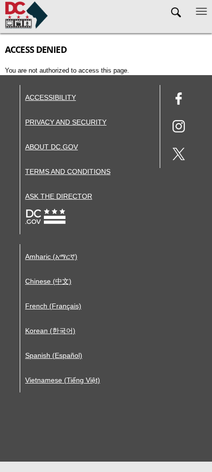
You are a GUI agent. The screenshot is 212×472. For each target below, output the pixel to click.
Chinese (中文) (48, 281)
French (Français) (53, 306)
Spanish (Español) (53, 355)
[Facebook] (178, 100)
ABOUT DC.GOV (51, 147)
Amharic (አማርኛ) (51, 256)
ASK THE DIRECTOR (58, 196)
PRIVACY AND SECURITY (65, 122)
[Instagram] (178, 127)
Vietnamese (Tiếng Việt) (62, 380)
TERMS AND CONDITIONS (67, 171)
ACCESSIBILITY (50, 97)
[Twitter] (178, 155)
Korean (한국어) (50, 331)
